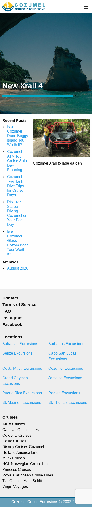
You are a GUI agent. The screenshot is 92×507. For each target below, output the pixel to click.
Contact (10, 298)
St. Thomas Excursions (67, 402)
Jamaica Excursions (65, 378)
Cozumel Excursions (65, 368)
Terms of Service (19, 304)
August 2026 (17, 268)
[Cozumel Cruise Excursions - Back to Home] (24, 6)
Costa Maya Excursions (22, 368)
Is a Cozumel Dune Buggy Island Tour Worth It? (17, 136)
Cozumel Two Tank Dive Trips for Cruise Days (15, 186)
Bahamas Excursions (20, 344)
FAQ (6, 311)
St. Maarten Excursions (21, 402)
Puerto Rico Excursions (22, 393)
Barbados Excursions (66, 344)
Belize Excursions (17, 353)
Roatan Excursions (64, 393)
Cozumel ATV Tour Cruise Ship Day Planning (17, 161)
